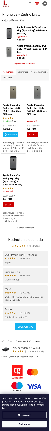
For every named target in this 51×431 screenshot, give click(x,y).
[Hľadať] (30, 3)
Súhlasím (24, 424)
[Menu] (44, 3)
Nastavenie (24, 415)
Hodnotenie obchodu (25, 239)
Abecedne (7, 77)
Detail (32, 134)
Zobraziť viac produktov (24, 63)
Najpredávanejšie (39, 71)
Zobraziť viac (25, 326)
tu (3, 407)
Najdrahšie (22, 71)
